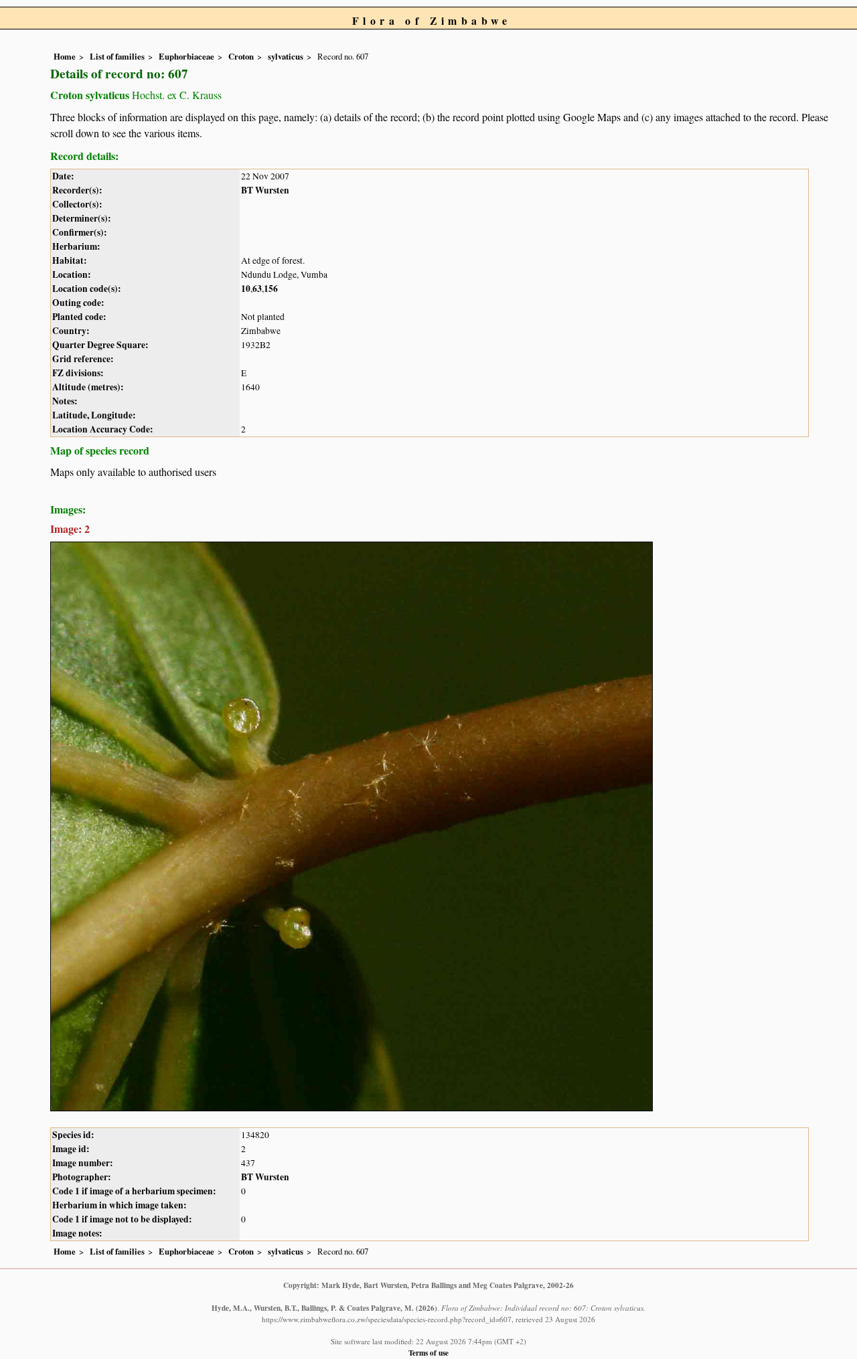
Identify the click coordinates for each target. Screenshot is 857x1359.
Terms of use (428, 1352)
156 (271, 288)
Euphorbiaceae (186, 56)
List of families (117, 56)
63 (257, 288)
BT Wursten (265, 190)
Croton (241, 56)
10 (245, 288)
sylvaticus (285, 56)
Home (65, 56)
